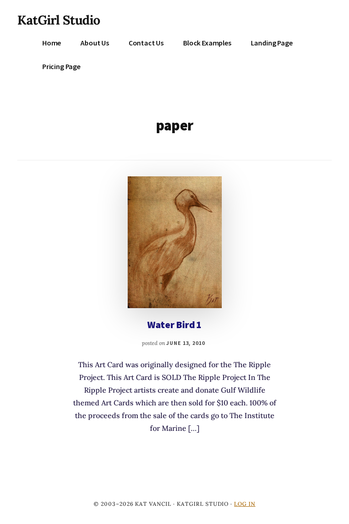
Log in (244, 503)
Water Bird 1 (174, 324)
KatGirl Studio (58, 20)
